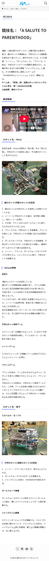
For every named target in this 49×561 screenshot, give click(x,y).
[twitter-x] (17, 549)
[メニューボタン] (3, 3)
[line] (22, 549)
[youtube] (27, 549)
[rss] (31, 549)
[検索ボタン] (45, 3)
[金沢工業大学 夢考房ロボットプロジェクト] (24, 3)
